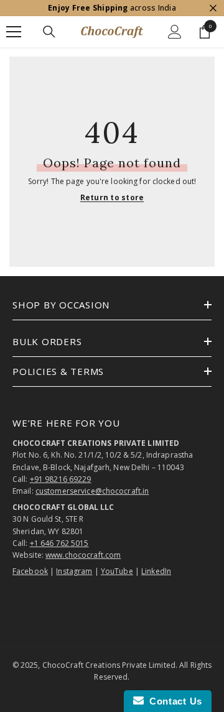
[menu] (13, 31)
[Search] (49, 31)
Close (213, 8)
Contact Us (173, 701)
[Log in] (175, 32)
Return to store (112, 197)
